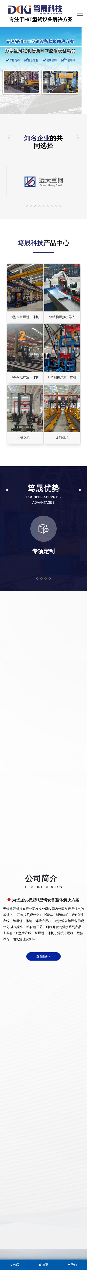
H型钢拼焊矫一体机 (25, 317)
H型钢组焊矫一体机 (25, 377)
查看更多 (42, 956)
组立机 (25, 438)
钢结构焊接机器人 (62, 317)
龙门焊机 (62, 438)
